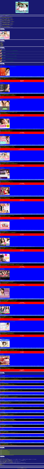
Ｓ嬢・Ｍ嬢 (11, 368)
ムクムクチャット (3, 286)
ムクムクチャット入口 (22, 303)
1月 (0, 450)
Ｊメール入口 (22, 335)
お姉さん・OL (8, 95)
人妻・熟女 (12, 95)
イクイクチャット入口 (22, 285)
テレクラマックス (2, 134)
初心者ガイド (1, 42)
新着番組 (1, 43)
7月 (4, 450)
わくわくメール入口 (22, 266)
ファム (1, 82)
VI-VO (4, 375)
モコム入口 (22, 234)
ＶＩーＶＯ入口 (22, 165)
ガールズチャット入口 (22, 319)
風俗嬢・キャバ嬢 (9, 368)
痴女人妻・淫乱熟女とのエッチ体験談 (6, 22)
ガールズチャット (3, 304)
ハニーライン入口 (22, 218)
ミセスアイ (2, 57)
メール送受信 (8, 264)
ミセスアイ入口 (22, 200)
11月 (8, 451)
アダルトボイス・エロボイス (11, 130)
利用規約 (1, 464)
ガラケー (7, 131)
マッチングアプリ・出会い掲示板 (4, 263)
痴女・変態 (14, 95)
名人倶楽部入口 (22, 370)
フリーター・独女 (10, 95)
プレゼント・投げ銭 (11, 78)
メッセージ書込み (4, 78)
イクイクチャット (3, 268)
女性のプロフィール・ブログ (7, 78)
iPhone (2, 79)
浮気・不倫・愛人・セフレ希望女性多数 (11, 94)
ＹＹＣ (1, 337)
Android (6, 131)
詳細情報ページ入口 (2, 92)
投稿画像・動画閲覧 (14, 78)
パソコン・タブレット (3, 131)
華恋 (1, 49)
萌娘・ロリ (11, 248)
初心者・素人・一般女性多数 (3, 94)
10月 (7, 450)
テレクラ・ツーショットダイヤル (4, 129)
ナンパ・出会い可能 (6, 94)
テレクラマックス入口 (22, 149)
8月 (5, 450)
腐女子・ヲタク (16, 350)
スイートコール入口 (22, 183)
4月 (2, 450)
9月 (6, 450)
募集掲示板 (22, 264)
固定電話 (9, 131)
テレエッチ (2, 78)
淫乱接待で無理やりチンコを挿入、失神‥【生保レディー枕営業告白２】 (7, 21)
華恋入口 (22, 80)
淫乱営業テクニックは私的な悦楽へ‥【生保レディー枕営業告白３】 (6, 19)
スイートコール (2, 167)
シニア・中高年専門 (15, 112)
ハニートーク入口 (22, 132)
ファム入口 (22, 97)
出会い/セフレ (1, 45)
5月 (3, 450)
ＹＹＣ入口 (22, 352)
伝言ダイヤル (6, 130)
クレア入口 (22, 250)
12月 (9, 451)
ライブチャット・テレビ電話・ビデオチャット (5, 77)
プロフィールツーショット (3, 130)
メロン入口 (22, 115)
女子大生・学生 (3, 95)
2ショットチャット (17, 78)
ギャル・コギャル (5, 95)
